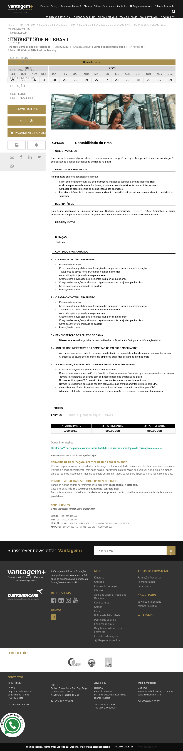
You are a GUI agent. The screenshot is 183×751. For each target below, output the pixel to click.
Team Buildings (128, 17)
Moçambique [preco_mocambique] (91, 415)
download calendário (149, 602)
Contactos (122, 6)
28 (54, 80)
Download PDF (26, 109)
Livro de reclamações (106, 636)
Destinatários (22, 70)
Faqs (97, 611)
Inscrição (26, 121)
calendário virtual (147, 606)
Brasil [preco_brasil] (109, 415)
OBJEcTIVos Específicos (19, 59)
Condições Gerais (104, 624)
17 (107, 80)
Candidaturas (108, 6)
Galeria (97, 6)
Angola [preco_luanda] (73, 415)
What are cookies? (147, 746)
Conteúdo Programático (22, 95)
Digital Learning (107, 17)
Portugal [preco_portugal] (57, 415)
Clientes (88, 6)
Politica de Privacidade (107, 615)
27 (96, 80)
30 (138, 80)
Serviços (55, 6)
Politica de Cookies (105, 620)
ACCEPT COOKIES (124, 746)
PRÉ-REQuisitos (22, 78)
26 (127, 80)
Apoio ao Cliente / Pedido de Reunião (110, 596)
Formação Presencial (58, 17)
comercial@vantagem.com (82, 509)
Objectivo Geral (23, 50)
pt (53, 617)
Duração (17, 86)
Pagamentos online (109, 640)
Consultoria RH (149, 17)
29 (86, 80)
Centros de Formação (71, 6)
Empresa (44, 6)
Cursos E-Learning (84, 17)
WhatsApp (145, 615)
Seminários (168, 17)
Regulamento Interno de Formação (108, 630)
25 (64, 80)
